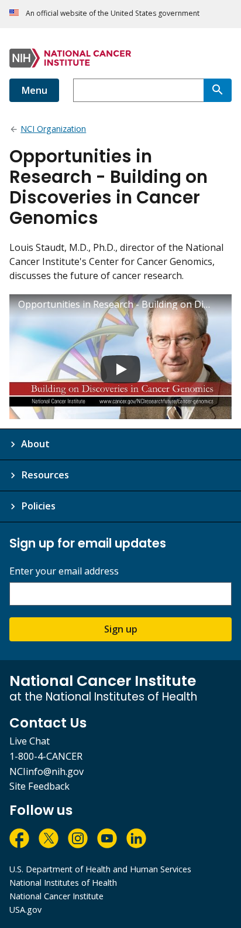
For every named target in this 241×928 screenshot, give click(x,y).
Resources (45, 474)
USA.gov (25, 909)
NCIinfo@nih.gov (46, 771)
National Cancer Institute (56, 896)
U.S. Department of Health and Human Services (100, 869)
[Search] (218, 90)
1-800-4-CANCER (45, 756)
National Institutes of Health (63, 882)
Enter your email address (64, 571)
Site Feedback (39, 786)
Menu (34, 90)
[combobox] (138, 90)
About (35, 443)
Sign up (120, 629)
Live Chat (29, 741)
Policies (38, 505)
